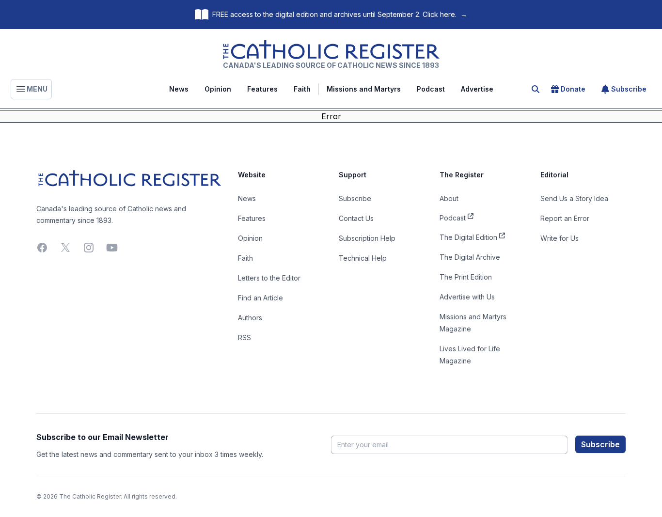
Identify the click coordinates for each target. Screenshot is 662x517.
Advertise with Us (467, 297)
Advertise (477, 89)
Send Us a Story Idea (574, 198)
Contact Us (356, 218)
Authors (250, 317)
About (449, 198)
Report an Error (564, 218)
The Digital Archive (470, 257)
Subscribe (628, 89)
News (179, 89)
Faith (302, 89)
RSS (244, 337)
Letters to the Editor (269, 278)
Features (262, 89)
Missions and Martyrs (364, 89)
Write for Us (559, 238)
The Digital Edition (468, 237)
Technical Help (363, 258)
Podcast (431, 89)
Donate (573, 89)
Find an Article (260, 298)
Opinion (218, 89)
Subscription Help (367, 238)
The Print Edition (466, 277)
